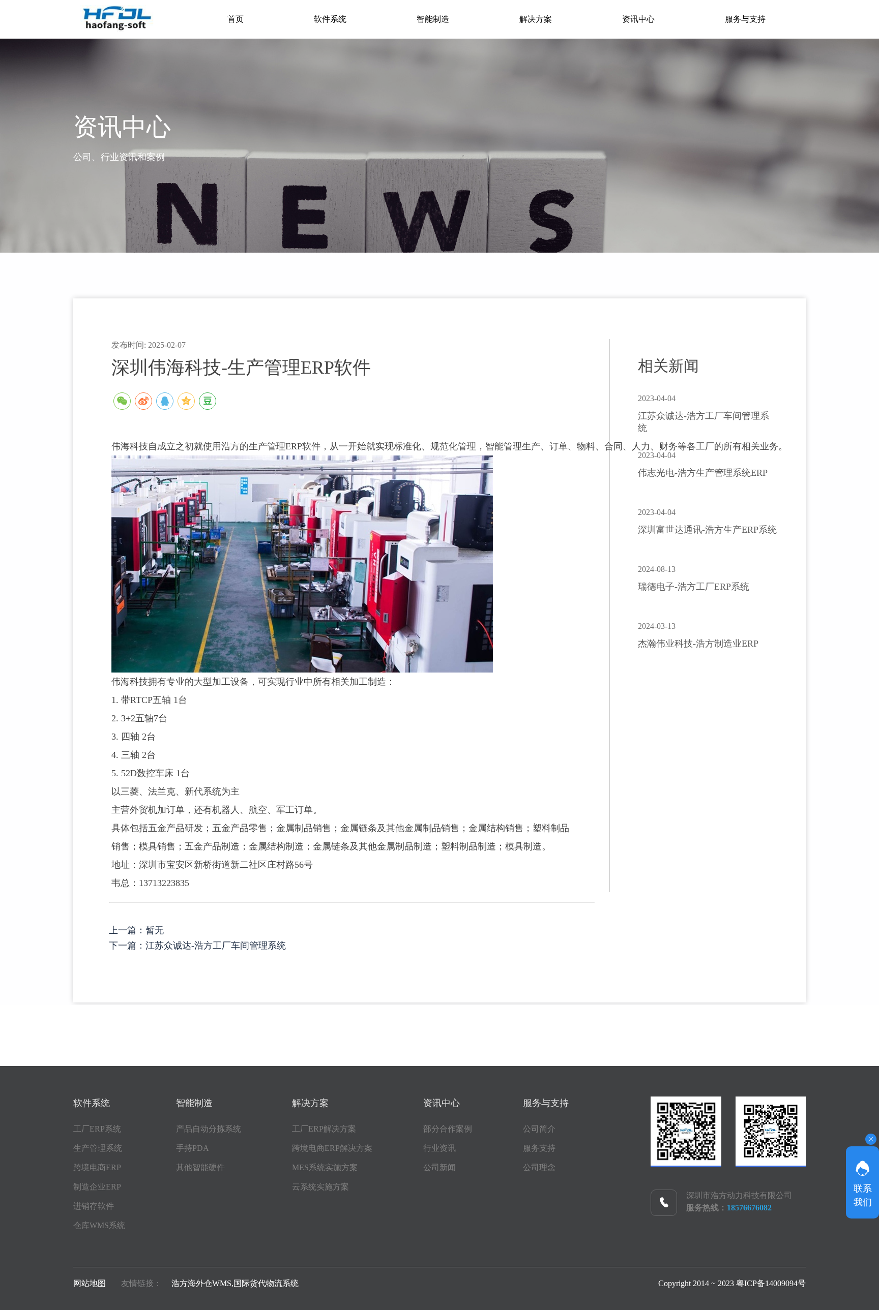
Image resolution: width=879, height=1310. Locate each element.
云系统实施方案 (320, 1186)
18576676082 (749, 1207)
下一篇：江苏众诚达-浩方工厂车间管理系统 (197, 945)
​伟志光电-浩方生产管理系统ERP (703, 473)
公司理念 (539, 1167)
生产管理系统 (97, 1148)
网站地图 (89, 1283)
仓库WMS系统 (99, 1225)
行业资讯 (439, 1148)
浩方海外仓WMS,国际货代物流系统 (235, 1283)
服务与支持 (745, 19)
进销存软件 (93, 1206)
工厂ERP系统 (97, 1128)
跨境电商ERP (97, 1167)
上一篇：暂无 (136, 930)
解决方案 (535, 19)
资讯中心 (638, 19)
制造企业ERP (97, 1186)
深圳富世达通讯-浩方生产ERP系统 (707, 530)
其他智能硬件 (200, 1167)
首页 (235, 19)
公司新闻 (439, 1167)
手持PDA (192, 1148)
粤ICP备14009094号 (771, 1283)
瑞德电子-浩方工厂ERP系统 (693, 587)
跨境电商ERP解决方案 (332, 1148)
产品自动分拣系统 (208, 1128)
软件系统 (330, 19)
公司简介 (539, 1128)
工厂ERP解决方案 (324, 1128)
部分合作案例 (447, 1128)
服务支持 (539, 1148)
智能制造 (433, 19)
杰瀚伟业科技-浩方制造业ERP (698, 643)
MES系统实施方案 (325, 1167)
